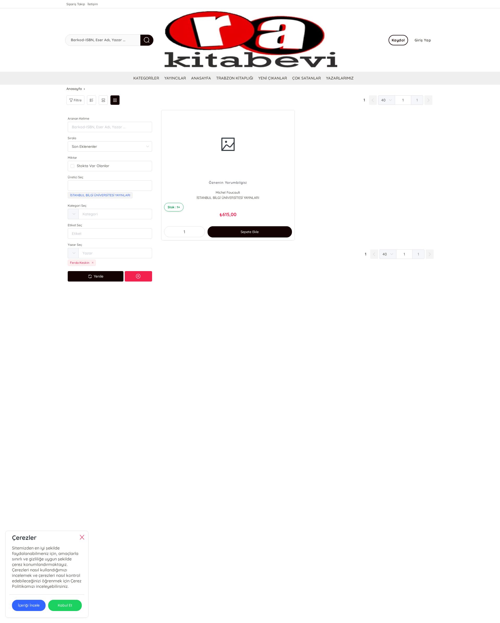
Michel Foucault (228, 192)
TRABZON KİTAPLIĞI (234, 78)
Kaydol (398, 40)
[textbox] (110, 185)
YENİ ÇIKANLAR (272, 78)
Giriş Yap (423, 40)
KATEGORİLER (146, 78)
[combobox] (110, 185)
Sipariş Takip (75, 4)
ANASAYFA (201, 78)
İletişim (93, 4)
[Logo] (250, 40)
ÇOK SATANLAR (306, 78)
